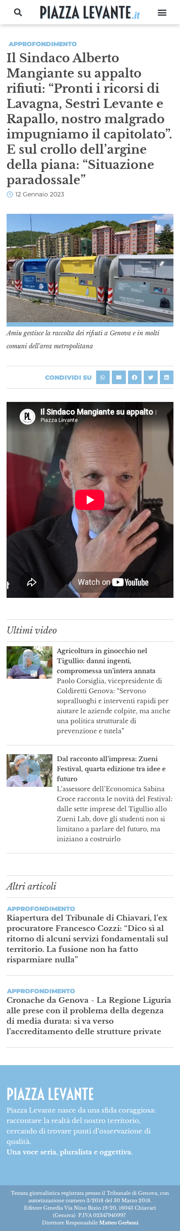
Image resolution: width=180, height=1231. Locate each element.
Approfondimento (43, 44)
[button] (18, 12)
